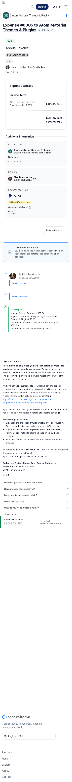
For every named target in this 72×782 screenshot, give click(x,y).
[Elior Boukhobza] (8, 67)
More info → (10, 514)
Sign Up (42, 6)
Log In (56, 6)
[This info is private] (30, 207)
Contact (6, 776)
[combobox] (29, 736)
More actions (52, 230)
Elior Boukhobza (31, 274)
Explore (6, 764)
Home (5, 758)
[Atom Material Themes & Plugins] (7, 15)
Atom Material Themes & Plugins (30, 15)
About (5, 770)
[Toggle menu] (66, 7)
